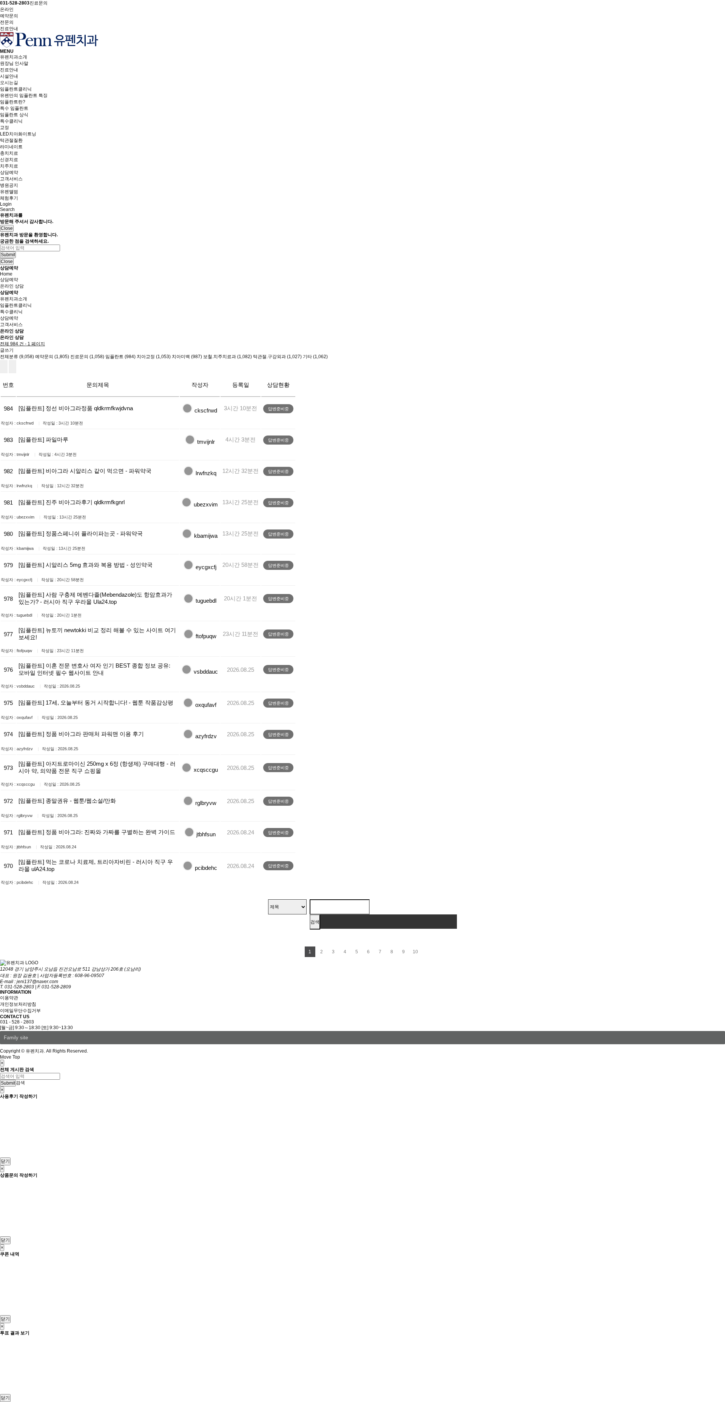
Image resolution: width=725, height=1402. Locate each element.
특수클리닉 (11, 121)
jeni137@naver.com (37, 981)
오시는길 (9, 82)
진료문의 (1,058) (87, 356)
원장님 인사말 (14, 63)
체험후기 (9, 198)
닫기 (5, 1161)
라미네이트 (11, 146)
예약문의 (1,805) (52, 356)
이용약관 (9, 997)
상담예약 (9, 172)
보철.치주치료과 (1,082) (227, 356)
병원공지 (9, 185)
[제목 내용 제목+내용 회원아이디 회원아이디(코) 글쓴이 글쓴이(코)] (287, 906)
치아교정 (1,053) (154, 356)
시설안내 (9, 76)
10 (415, 951)
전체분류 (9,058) (17, 356)
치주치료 (9, 166)
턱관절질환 (11, 140)
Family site (16, 1037)
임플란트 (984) (120, 356)
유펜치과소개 (13, 57)
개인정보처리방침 (18, 1004)
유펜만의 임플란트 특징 (24, 95)
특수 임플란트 (14, 108)
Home (6, 274)
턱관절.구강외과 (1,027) (277, 356)
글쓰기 (7, 350)
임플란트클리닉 (16, 89)
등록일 (240, 385)
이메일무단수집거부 (20, 1010)
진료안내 (9, 69)
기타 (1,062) (315, 356)
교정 (4, 127)
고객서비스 (11, 179)
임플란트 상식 (14, 114)
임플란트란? (12, 102)
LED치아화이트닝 (18, 134)
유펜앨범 (9, 191)
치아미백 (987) (187, 356)
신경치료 (9, 159)
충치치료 (9, 153)
